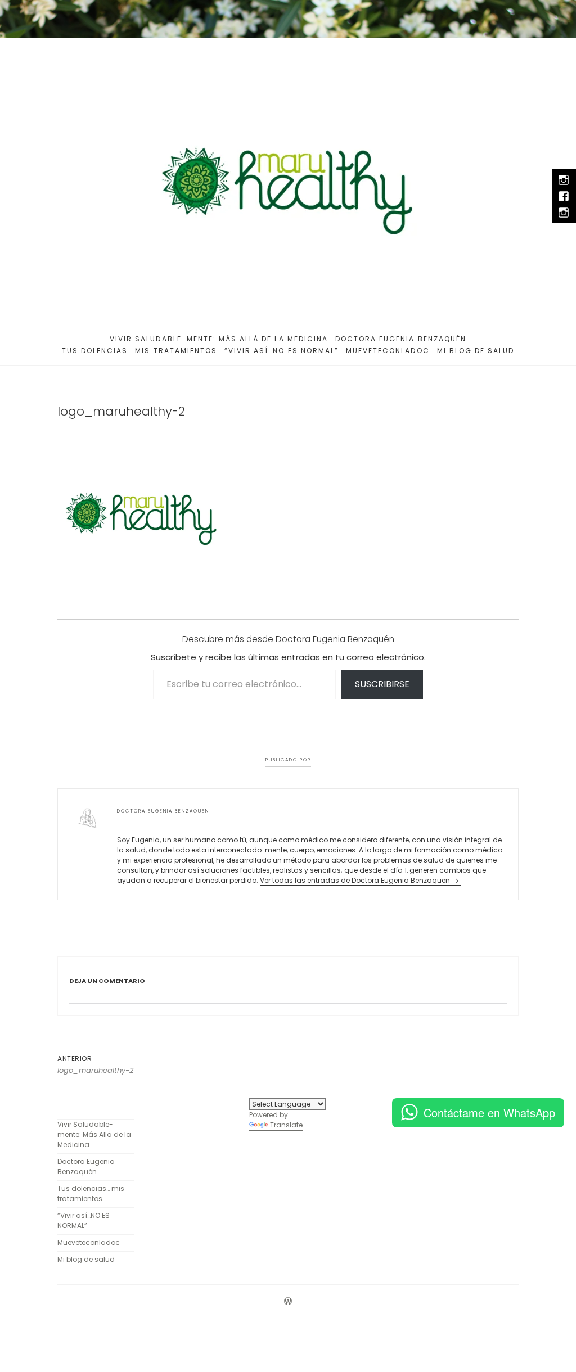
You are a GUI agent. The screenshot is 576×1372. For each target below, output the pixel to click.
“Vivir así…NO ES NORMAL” (281, 350)
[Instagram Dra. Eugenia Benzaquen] (563, 180)
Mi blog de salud (476, 350)
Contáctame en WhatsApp (489, 1112)
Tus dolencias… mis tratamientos (139, 350)
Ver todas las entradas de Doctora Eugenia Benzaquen (356, 880)
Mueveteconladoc (388, 350)
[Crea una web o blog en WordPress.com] (288, 1302)
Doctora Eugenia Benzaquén (400, 339)
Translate (286, 1125)
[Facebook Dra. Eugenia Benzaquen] (563, 196)
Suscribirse (382, 684)
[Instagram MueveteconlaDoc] (563, 212)
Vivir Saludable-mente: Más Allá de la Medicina (219, 339)
